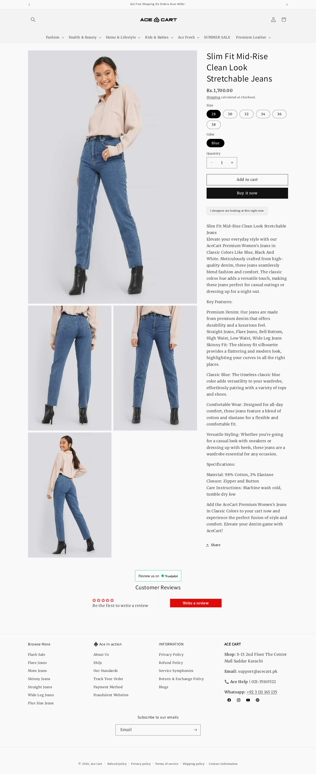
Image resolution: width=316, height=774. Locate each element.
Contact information (223, 763)
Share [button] (216, 545)
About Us (101, 655)
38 (214, 125)
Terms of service (166, 763)
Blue (215, 143)
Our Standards (106, 671)
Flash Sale (36, 655)
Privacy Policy (171, 655)
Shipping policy (194, 763)
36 (279, 114)
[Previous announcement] (29, 4)
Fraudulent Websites (111, 695)
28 (214, 114)
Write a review (196, 603)
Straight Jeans (40, 687)
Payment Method (108, 687)
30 (230, 114)
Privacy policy (141, 763)
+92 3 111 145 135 (262, 692)
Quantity (214, 153)
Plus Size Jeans (41, 703)
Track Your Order (109, 679)
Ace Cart (97, 763)
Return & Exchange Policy (181, 679)
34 (263, 114)
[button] (33, 19)
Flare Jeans (37, 663)
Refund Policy (171, 663)
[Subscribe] (195, 730)
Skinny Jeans (39, 679)
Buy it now (247, 193)
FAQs (98, 663)
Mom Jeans (37, 671)
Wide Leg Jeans (41, 695)
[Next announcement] (287, 4)
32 (246, 114)
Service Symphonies (176, 671)
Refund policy (117, 763)
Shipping (213, 97)
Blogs (163, 687)
